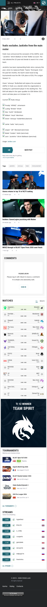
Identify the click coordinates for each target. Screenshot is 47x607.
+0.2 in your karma (8, 157)
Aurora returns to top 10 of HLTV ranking (18, 191)
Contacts (20, 586)
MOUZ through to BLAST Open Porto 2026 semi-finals (22, 247)
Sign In (23, 287)
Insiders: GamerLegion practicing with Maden (19, 219)
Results (42, 301)
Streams (18, 8)
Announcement (36, 166)
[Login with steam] (44, 3)
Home (3, 8)
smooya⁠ (20, 166)
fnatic (27, 166)
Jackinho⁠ (12, 166)
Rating (12, 586)
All (37, 301)
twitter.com (12, 141)
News (10, 8)
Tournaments (30, 8)
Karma (5, 586)
